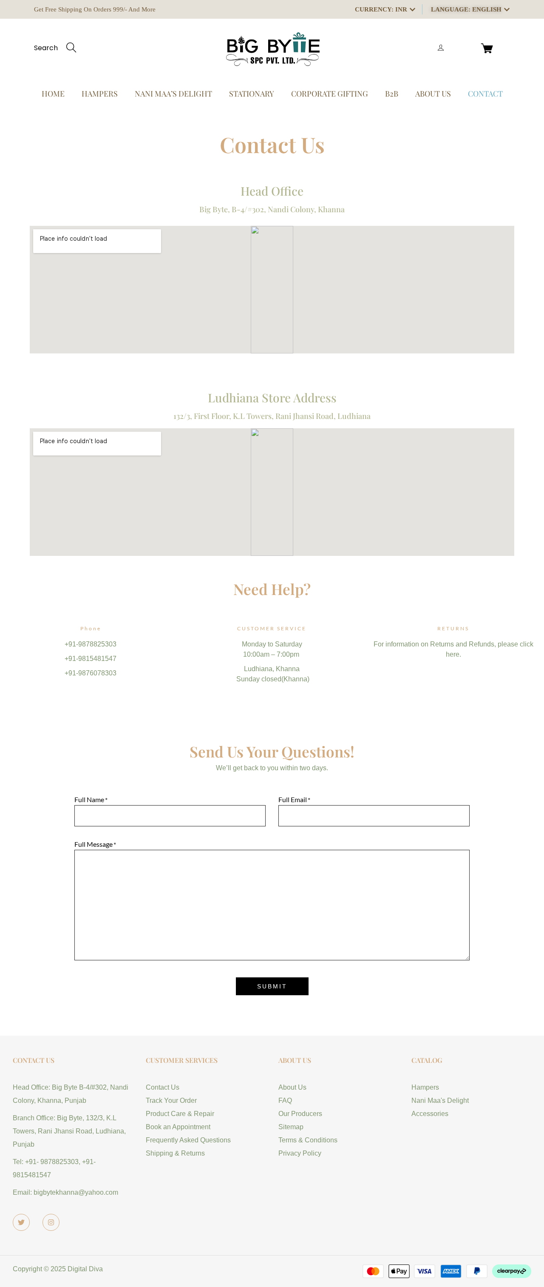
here (452, 654)
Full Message (93, 844)
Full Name (89, 799)
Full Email (292, 799)
